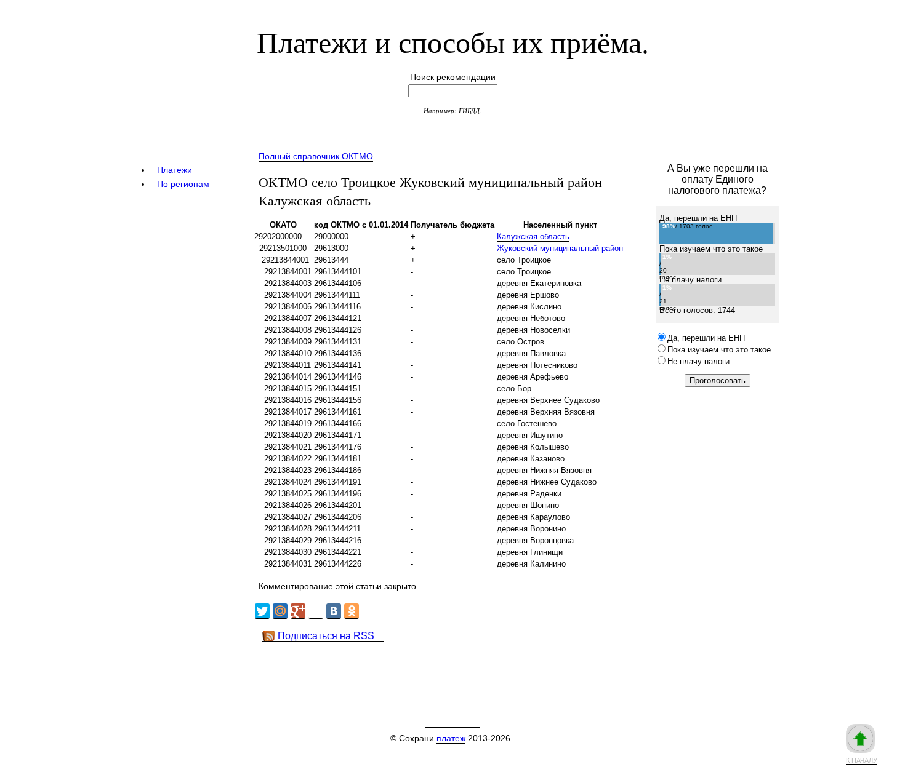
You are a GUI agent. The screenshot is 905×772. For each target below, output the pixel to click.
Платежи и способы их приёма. (453, 41)
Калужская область (533, 236)
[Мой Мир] (280, 611)
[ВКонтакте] (333, 611)
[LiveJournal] (315, 611)
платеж (450, 738)
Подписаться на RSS (326, 636)
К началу (861, 760)
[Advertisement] (476, 669)
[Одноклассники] (351, 611)
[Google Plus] (298, 611)
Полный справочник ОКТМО (316, 156)
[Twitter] (262, 611)
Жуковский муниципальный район (560, 248)
